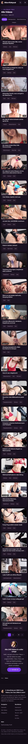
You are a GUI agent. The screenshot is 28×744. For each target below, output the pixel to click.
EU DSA (17, 718)
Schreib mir (16, 670)
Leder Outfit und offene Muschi (12, 575)
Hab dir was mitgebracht (10, 373)
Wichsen (15, 46)
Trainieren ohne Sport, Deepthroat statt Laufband (13, 270)
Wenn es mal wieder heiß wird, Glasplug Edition (12, 296)
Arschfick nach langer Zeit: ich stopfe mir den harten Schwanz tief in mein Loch (14, 550)
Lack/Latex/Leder (7, 578)
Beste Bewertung (21, 19)
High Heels (10, 248)
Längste (14, 22)
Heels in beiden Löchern (10, 245)
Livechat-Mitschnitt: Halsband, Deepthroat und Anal (12, 322)
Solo (10, 46)
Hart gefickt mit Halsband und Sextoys (12, 624)
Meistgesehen (11, 19)
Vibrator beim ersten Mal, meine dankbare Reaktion (12, 42)
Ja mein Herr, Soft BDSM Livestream (13, 221)
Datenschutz (18, 710)
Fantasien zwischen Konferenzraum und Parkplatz (14, 423)
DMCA (16, 715)
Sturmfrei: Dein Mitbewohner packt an (13, 398)
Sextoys (5, 46)
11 (18, 634)
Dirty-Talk (14, 150)
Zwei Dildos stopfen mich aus (11, 197)
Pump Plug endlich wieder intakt (12, 525)
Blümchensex (6, 150)
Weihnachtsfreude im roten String (13, 475)
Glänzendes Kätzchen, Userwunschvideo (9, 499)
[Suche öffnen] (20, 2)
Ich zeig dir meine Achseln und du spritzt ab (13, 120)
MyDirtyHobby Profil (7, 725)
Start (2, 678)
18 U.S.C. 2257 (18, 713)
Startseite (3, 707)
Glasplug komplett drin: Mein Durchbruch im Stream (11, 348)
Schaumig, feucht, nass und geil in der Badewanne (13, 94)
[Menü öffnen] (25, 2)
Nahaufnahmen (12, 124)
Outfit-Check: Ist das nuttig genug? (13, 599)
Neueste (4, 19)
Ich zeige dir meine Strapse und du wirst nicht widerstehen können (13, 171)
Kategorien (4, 713)
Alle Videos (4, 710)
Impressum (18, 707)
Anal (4, 72)
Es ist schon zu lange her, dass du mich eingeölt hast (13, 68)
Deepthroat (6, 274)
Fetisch (5, 124)
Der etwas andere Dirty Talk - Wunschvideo (11, 146)
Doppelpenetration (7, 402)
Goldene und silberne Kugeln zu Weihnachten (12, 449)
